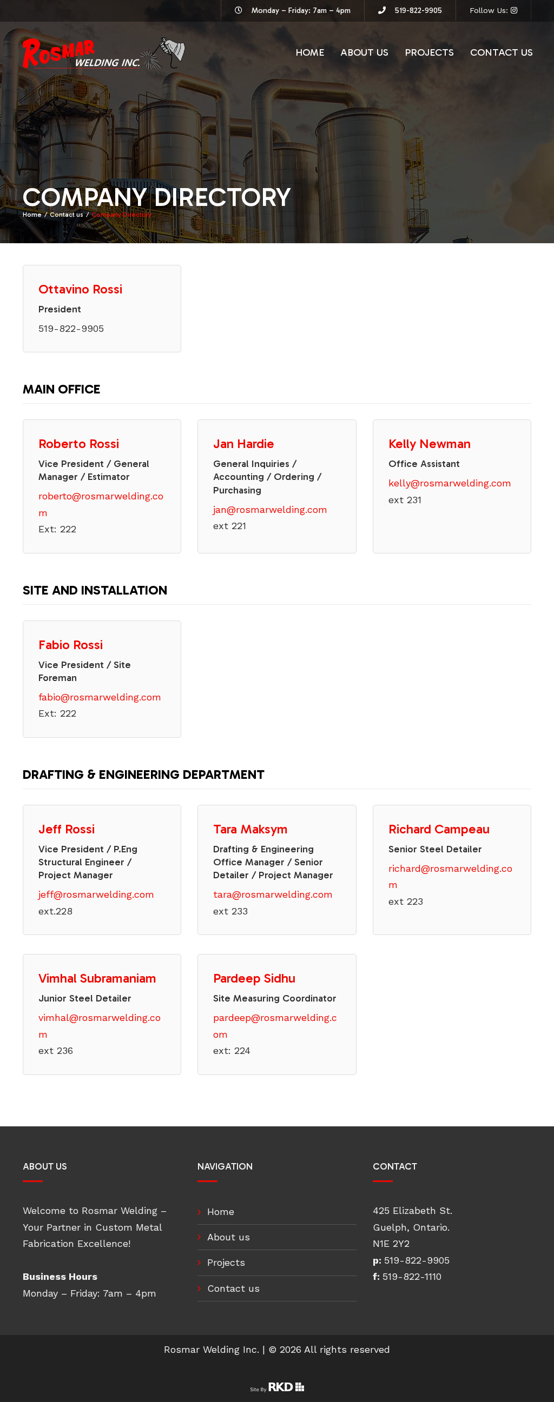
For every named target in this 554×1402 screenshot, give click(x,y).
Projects (429, 52)
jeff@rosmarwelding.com (96, 894)
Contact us (501, 52)
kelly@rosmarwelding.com (449, 483)
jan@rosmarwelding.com (270, 509)
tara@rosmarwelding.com (273, 894)
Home (309, 52)
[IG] (514, 10)
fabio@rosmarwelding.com (99, 697)
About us (364, 52)
